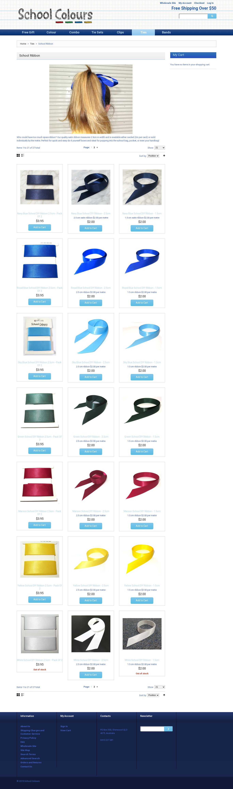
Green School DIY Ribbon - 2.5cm (90, 436)
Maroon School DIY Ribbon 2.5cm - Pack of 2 (39, 513)
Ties (32, 43)
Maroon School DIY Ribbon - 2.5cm (90, 511)
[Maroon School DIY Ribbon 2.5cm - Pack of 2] (40, 485)
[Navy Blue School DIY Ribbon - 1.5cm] (142, 187)
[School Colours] (55, 15)
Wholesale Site (168, 3)
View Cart (65, 730)
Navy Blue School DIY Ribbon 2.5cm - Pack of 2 (39, 215)
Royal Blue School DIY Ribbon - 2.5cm (91, 287)
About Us (25, 726)
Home (23, 43)
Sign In (64, 726)
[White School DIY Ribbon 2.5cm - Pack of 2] (40, 634)
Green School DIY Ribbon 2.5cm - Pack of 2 (40, 438)
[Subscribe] (168, 728)
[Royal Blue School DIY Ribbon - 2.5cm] (91, 261)
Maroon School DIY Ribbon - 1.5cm (142, 511)
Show (150, 147)
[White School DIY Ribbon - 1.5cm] (142, 634)
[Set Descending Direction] (164, 155)
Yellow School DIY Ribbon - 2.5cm (91, 585)
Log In (210, 3)
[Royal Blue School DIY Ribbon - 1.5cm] (142, 261)
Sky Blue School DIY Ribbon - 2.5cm (91, 362)
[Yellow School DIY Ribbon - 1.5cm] (142, 559)
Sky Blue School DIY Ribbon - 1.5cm (142, 362)
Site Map (25, 750)
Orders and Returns (30, 762)
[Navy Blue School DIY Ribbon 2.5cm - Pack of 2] (40, 187)
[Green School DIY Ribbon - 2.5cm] (91, 410)
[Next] (97, 147)
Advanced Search (30, 758)
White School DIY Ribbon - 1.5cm (142, 660)
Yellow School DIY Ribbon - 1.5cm (142, 585)
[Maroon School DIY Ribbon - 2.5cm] (91, 485)
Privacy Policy (28, 738)
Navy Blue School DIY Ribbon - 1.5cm (142, 213)
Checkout (199, 3)
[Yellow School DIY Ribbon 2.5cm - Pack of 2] (40, 559)
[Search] (212, 16)
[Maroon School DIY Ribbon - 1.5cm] (142, 485)
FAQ (22, 742)
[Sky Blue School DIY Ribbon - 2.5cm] (91, 336)
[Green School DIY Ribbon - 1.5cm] (142, 410)
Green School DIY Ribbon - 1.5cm (142, 436)
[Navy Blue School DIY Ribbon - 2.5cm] (91, 187)
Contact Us (26, 766)
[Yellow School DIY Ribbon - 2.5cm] (91, 559)
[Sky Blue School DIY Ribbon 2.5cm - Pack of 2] (40, 336)
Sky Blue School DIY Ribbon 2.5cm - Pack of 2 (39, 364)
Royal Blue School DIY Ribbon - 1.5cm (142, 287)
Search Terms (28, 754)
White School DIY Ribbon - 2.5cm (91, 660)
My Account (185, 3)
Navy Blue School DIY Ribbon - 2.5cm (90, 213)
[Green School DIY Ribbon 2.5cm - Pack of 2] (40, 410)
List (22, 155)
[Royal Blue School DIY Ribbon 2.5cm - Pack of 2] (40, 261)
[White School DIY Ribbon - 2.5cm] (91, 634)
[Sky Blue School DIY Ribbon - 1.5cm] (142, 336)
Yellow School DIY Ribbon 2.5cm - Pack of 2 (39, 587)
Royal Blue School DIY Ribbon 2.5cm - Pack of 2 (39, 289)
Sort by (142, 156)
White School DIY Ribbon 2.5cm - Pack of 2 (39, 660)
